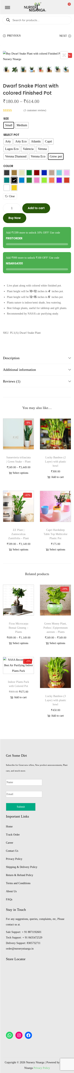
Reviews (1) (11, 381)
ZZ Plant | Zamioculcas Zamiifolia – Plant (18, 534)
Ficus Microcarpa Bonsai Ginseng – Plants (18, 627)
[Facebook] (28, 1035)
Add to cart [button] (57, 477)
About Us (11, 891)
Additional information (19, 370)
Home (9, 826)
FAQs (9, 899)
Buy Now (14, 218)
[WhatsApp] (9, 1035)
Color (8, 166)
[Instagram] (18, 1035)
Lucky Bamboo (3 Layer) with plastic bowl (55, 700)
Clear (12, 196)
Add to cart (36, 208)
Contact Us (12, 850)
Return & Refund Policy (19, 875)
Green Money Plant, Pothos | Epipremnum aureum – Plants (55, 627)
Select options (20, 472)
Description (11, 358)
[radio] (9, 125)
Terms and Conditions (18, 883)
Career (9, 842)
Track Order (13, 834)
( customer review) (35, 110)
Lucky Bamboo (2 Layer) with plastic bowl (55, 461)
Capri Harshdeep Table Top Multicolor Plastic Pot (55, 534)
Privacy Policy (14, 858)
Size (6, 119)
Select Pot (11, 135)
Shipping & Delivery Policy (21, 867)
